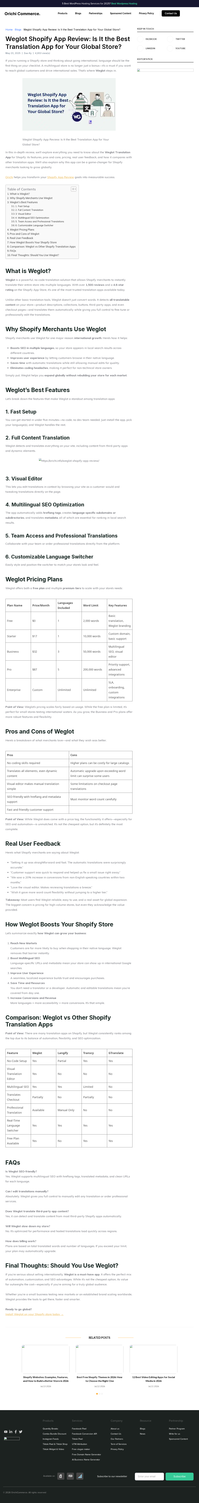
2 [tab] (99, 1394)
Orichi (9, 177)
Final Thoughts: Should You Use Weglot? (35, 255)
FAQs (13, 250)
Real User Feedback (21, 238)
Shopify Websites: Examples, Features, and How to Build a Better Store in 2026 (45, 1379)
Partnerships (95, 13)
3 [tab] (102, 1394)
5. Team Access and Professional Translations (39, 221)
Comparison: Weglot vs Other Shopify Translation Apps (43, 246)
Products (62, 13)
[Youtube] (5, 1431)
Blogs (78, 13)
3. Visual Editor (23, 213)
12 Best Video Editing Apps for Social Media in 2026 (153, 1379)
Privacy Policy (146, 13)
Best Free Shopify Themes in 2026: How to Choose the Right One (99, 1379)
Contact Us (171, 13)
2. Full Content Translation (29, 209)
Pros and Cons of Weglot (24, 233)
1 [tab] (97, 1394)
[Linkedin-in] (10, 1431)
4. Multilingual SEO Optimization (32, 217)
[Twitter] (20, 1431)
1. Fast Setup (22, 206)
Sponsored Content (120, 13)
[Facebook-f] (15, 1431)
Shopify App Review (60, 177)
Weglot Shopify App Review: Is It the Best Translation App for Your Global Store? (71, 29)
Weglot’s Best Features (24, 202)
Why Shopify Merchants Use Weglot (31, 198)
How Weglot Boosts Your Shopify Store (33, 242)
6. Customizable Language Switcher (34, 225)
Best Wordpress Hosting (124, 3)
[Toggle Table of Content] (72, 189)
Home (9, 29)
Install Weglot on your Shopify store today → (34, 1314)
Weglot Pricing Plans (22, 229)
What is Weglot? (20, 193)
